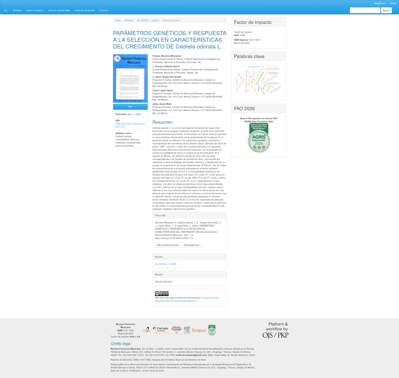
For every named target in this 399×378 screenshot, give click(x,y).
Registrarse (379, 3)
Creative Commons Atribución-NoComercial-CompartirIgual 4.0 (187, 299)
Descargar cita (191, 244)
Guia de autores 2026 (59, 10)
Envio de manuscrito (85, 10)
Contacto (103, 10)
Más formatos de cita (167, 244)
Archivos (17, 10)
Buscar (386, 10)
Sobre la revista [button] (34, 10)
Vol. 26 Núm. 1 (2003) (148, 20)
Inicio (117, 20)
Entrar (393, 3)
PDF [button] (130, 106)
